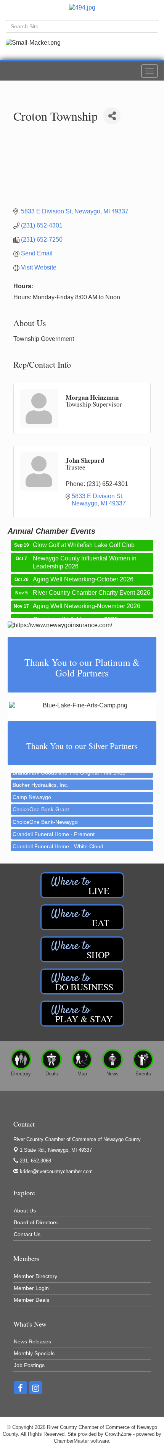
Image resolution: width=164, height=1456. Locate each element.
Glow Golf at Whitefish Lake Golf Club (84, 541)
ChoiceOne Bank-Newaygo (45, 817)
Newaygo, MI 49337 (56, 1150)
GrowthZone (118, 1434)
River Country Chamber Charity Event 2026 (91, 589)
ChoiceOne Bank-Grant (41, 805)
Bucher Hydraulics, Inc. (40, 780)
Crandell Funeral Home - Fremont (54, 829)
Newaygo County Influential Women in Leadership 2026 (85, 558)
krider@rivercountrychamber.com (55, 1171)
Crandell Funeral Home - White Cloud (58, 842)
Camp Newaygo (32, 792)
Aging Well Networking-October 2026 (83, 575)
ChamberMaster (71, 1441)
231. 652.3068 (34, 1161)
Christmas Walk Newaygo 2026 (75, 615)
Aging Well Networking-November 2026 (86, 602)
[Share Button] (112, 115)
